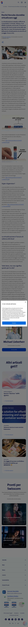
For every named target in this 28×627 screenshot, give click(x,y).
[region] (14, 313)
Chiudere (14, 323)
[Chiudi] (25, 302)
